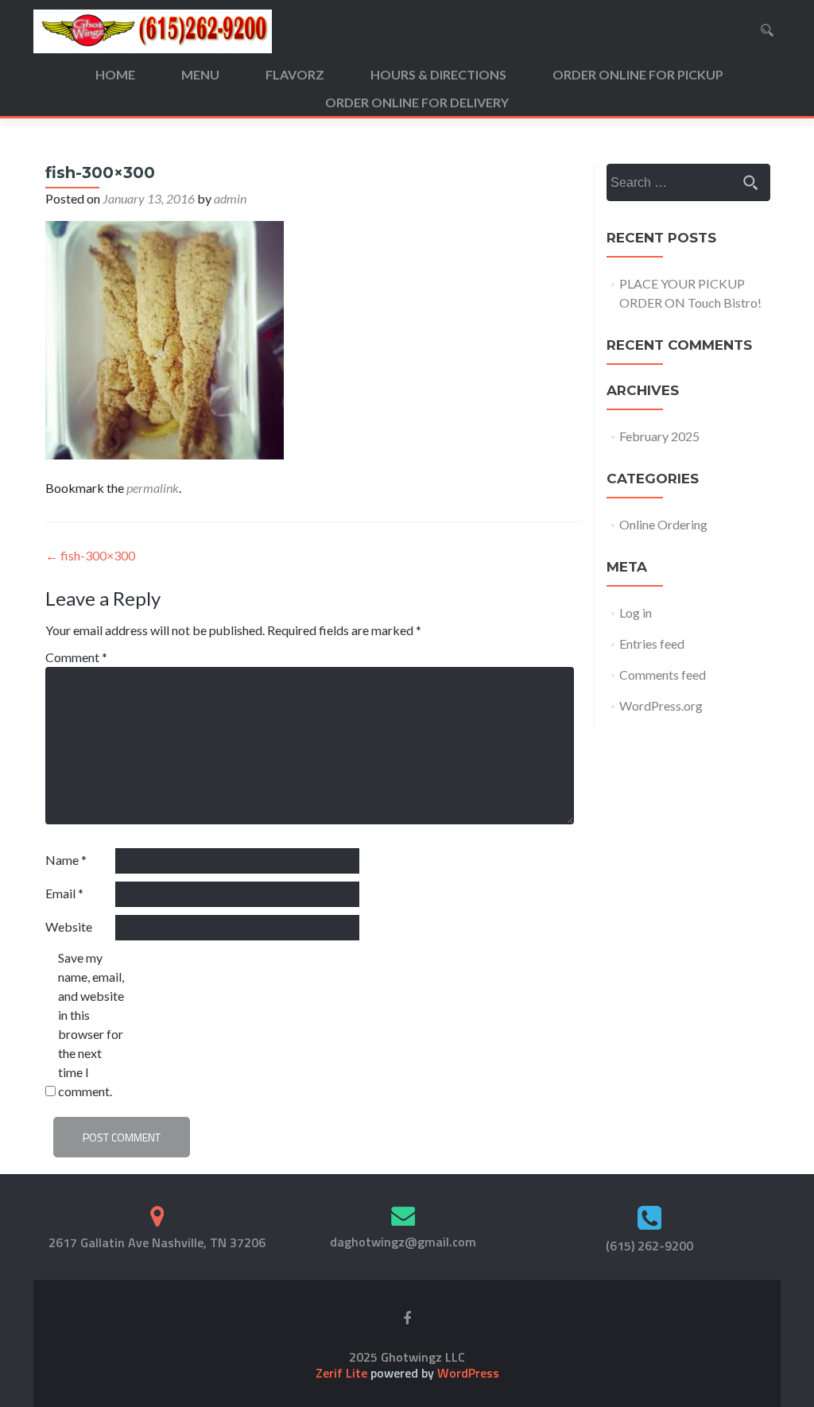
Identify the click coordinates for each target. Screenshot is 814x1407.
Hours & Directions (438, 74)
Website (68, 926)
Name (66, 859)
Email (64, 893)
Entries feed (651, 643)
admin (230, 198)
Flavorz (295, 74)
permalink (152, 487)
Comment (76, 657)
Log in (635, 612)
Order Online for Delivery (417, 102)
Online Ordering (663, 524)
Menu (200, 74)
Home (115, 74)
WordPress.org (661, 705)
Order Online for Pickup (637, 74)
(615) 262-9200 (649, 1245)
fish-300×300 (90, 555)
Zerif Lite (343, 1372)
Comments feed (662, 674)
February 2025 (659, 436)
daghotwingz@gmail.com (403, 1241)
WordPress (466, 1372)
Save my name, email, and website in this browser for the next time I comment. (91, 1024)
